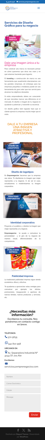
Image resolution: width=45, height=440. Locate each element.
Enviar (34, 414)
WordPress (24, 437)
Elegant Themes (22, 434)
